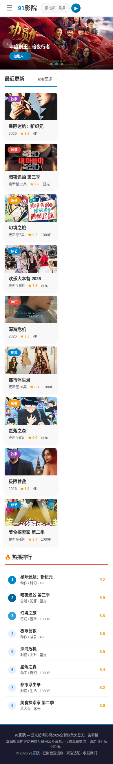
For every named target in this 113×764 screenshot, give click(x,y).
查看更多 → (47, 79)
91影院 (34, 753)
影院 (27, 8)
